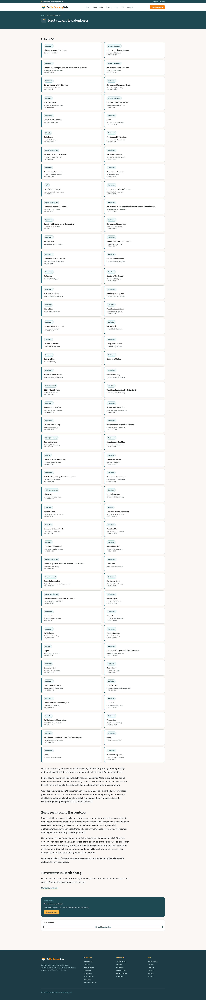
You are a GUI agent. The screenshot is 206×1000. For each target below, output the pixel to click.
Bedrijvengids (97, 7)
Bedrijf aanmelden (157, 7)
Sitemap (151, 976)
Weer (116, 7)
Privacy (150, 973)
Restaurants (88, 961)
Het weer (119, 964)
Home (87, 7)
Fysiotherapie (88, 976)
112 (123, 7)
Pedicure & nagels (90, 982)
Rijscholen (87, 979)
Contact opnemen (49, 888)
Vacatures (119, 967)
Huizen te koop (121, 970)
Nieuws (108, 7)
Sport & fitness (89, 967)
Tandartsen (88, 973)
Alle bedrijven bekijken (103, 927)
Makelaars (87, 970)
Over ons (151, 967)
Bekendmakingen (122, 973)
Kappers (87, 964)
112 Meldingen (121, 961)
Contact (130, 7)
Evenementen (120, 976)
